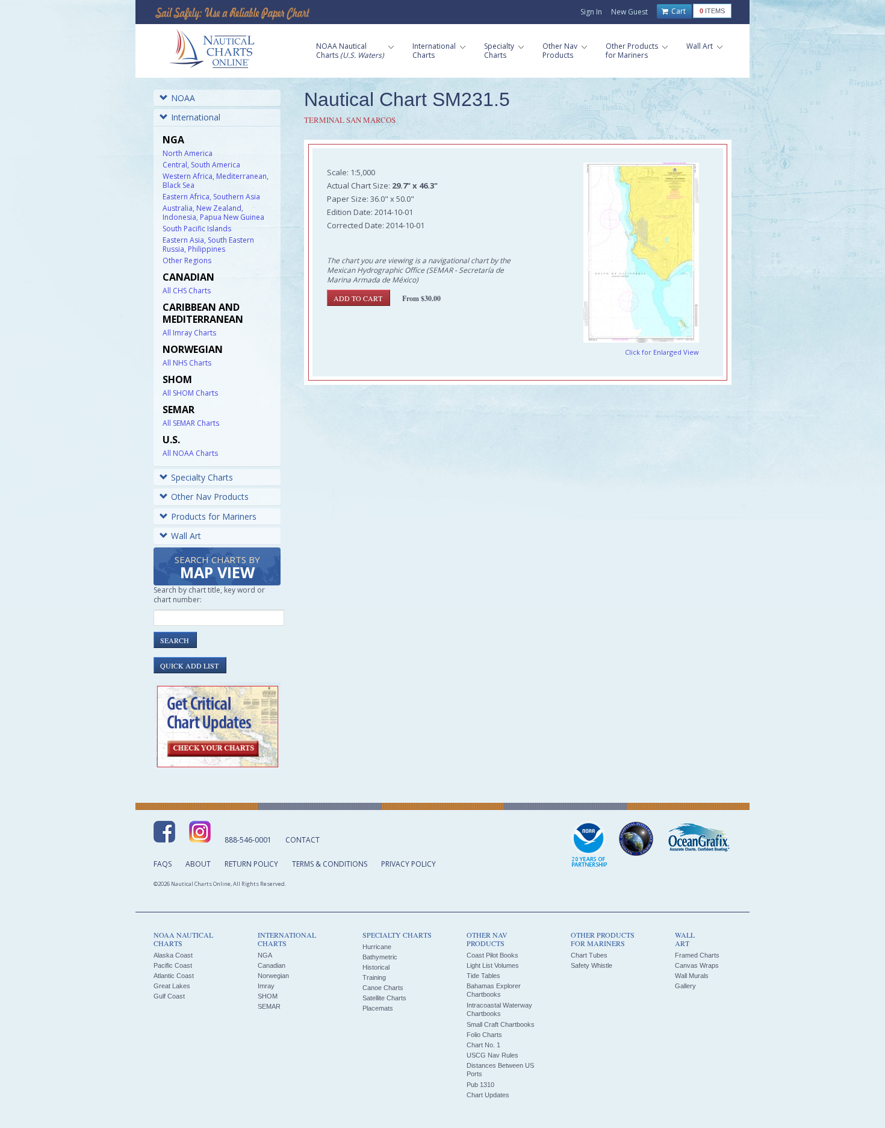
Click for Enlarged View (662, 352)
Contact (302, 840)
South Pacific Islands (197, 228)
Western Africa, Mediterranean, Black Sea (216, 180)
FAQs (163, 864)
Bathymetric (379, 957)
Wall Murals (692, 975)
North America (188, 153)
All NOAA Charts (190, 453)
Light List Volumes (493, 965)
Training (374, 977)
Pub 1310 (480, 1084)
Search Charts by (217, 568)
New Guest (629, 12)
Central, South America (201, 165)
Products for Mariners (213, 516)
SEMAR (269, 1006)
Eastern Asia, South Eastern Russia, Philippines (208, 244)
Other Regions (187, 260)
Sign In (591, 12)
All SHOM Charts (190, 393)
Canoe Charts (382, 987)
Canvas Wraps (697, 965)
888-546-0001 (248, 840)
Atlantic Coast (174, 975)
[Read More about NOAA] (589, 845)
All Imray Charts (189, 333)
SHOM (268, 996)
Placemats (377, 1008)
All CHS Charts (187, 290)
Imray (266, 985)
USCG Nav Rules (492, 1055)
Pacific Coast (173, 965)
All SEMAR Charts (191, 423)
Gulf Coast (169, 996)
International (195, 117)
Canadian (271, 965)
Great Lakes (172, 985)
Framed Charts (697, 955)
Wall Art (186, 535)
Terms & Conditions (329, 864)
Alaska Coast (173, 955)
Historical (376, 967)
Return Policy (251, 864)
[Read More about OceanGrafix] (698, 839)
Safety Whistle (591, 965)
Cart (677, 11)
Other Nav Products (210, 496)
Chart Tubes (589, 955)
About (198, 864)
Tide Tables (483, 975)
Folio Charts (484, 1034)
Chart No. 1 (483, 1045)
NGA (265, 955)
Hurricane (376, 946)
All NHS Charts (187, 363)
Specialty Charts (202, 477)
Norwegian (273, 975)
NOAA (183, 98)
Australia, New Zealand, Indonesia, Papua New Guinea (213, 212)
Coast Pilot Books (492, 955)
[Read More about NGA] (636, 839)
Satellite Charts (384, 998)
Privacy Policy (408, 864)
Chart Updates (488, 1094)
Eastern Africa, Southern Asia (211, 197)
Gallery (685, 985)
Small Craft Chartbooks (501, 1024)
